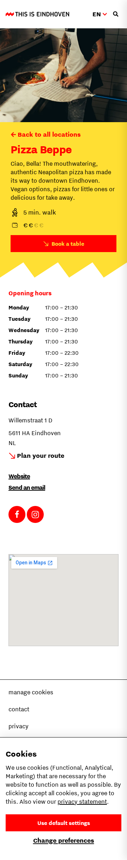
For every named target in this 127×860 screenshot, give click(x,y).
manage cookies (30, 692)
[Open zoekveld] (115, 14)
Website (19, 476)
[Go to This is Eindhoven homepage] (37, 14)
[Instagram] (35, 514)
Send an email (26, 487)
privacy (18, 726)
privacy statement (82, 801)
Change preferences (63, 840)
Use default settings (63, 822)
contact (18, 709)
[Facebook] (16, 514)
